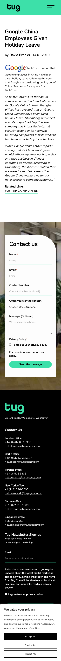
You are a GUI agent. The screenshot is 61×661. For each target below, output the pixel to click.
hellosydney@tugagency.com (23, 509)
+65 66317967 (14, 521)
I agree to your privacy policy (30, 345)
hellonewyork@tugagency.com (23, 493)
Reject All (30, 653)
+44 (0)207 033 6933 (18, 442)
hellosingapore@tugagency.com (24, 525)
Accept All (30, 636)
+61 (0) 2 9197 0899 (17, 505)
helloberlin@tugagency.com (22, 462)
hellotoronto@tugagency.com (23, 477)
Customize (30, 645)
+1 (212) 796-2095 (16, 489)
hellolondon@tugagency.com (23, 446)
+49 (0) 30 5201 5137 (18, 458)
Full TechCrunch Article (21, 191)
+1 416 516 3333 (15, 473)
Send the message (30, 364)
